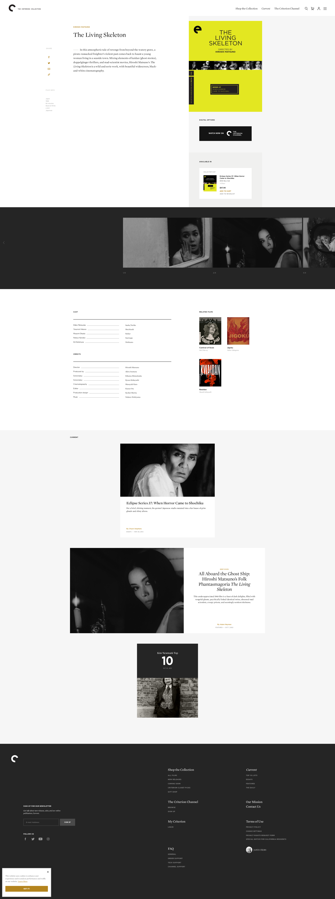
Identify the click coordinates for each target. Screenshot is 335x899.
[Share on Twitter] (49, 63)
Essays (129, 532)
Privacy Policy (253, 827)
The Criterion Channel (286, 8)
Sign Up (171, 811)
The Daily (250, 788)
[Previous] (4, 243)
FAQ (171, 849)
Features (219, 627)
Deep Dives (224, 569)
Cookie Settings (254, 831)
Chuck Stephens (135, 529)
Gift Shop (172, 792)
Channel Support (176, 867)
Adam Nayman (225, 624)
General (172, 854)
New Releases (174, 779)
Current (266, 8)
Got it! (27, 889)
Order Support (175, 858)
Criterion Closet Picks (179, 788)
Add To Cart (225, 191)
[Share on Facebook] (48, 57)
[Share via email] (49, 69)
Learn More (22, 881)
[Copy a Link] (49, 75)
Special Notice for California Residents (266, 839)
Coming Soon (174, 784)
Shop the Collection (246, 8)
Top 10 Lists (251, 775)
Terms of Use (254, 821)
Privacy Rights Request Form (260, 835)
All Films (172, 775)
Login (171, 827)
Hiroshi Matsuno (81, 27)
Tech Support (174, 863)
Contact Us (253, 806)
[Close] (48, 872)
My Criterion (176, 821)
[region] (26, 882)
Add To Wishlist (227, 194)
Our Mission (254, 802)
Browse (171, 807)
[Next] (331, 243)
